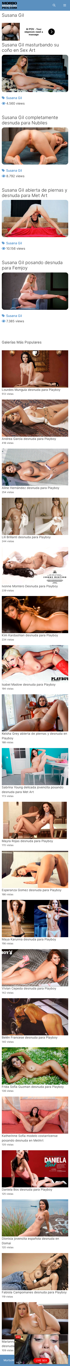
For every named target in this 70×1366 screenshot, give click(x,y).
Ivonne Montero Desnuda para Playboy (30, 586)
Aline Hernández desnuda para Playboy (30, 488)
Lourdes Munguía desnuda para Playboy (31, 390)
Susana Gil (14, 98)
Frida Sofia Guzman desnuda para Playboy (33, 1087)
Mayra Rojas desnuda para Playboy (27, 841)
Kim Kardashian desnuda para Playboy (30, 635)
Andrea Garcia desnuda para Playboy (29, 439)
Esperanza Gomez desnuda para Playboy (31, 890)
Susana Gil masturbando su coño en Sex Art (30, 47)
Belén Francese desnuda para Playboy (29, 1037)
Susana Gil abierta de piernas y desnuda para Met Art (34, 192)
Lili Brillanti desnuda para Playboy (26, 537)
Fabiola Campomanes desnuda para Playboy (34, 1292)
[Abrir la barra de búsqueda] (54, 5)
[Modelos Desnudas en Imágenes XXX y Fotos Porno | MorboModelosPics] (9, 5)
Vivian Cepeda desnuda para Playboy (29, 988)
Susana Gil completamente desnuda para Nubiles (30, 120)
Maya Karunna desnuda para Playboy (29, 939)
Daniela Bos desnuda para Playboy (27, 1189)
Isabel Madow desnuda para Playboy (28, 684)
